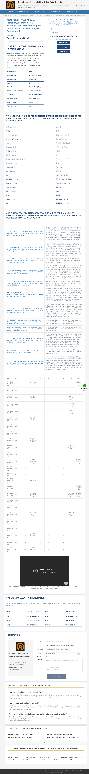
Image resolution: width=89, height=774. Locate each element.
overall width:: (11, 187)
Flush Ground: (11, 106)
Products (10, 15)
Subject (40, 650)
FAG (46, 616)
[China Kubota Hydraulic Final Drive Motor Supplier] (10, 4)
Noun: (8, 195)
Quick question (39, 655)
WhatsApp (63, 47)
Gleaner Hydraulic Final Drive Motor (74, 11)
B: (7, 175)
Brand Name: (11, 72)
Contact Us (14, 771)
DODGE (47, 625)
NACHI (9, 625)
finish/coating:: (12, 79)
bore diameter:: (11, 171)
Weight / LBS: (11, 102)
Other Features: (12, 87)
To (38, 645)
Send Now (56, 676)
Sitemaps (26, 771)
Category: (10, 95)
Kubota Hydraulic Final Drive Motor (56, 11)
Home (11, 11)
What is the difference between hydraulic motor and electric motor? (38, 714)
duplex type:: (10, 199)
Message (40, 659)
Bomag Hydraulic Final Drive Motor (45, 17)
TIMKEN (10, 621)
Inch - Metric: (11, 191)
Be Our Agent (63, 51)
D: (7, 203)
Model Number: (12, 75)
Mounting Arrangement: (15, 91)
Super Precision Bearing (21, 15)
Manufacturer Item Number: (15, 159)
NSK (8, 612)
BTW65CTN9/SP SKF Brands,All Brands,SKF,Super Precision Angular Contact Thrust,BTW (25, 352)
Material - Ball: (11, 163)
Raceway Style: (12, 98)
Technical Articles (39, 11)
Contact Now (63, 43)
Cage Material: (11, 167)
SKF (46, 612)
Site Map (20, 771)
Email (39, 641)
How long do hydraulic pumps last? (24, 703)
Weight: (9, 83)
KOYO (47, 621)
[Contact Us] (84, 387)
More (45, 742)
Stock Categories (23, 11)
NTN (8, 616)
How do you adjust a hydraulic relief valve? (27, 692)
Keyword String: (11, 183)
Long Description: (12, 179)
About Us (7, 771)
